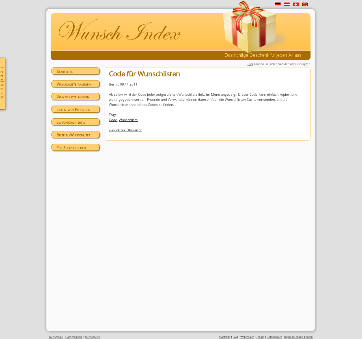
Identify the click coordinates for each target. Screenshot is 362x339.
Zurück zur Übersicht (125, 130)
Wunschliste (128, 119)
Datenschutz (274, 337)
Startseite (65, 71)
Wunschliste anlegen (74, 84)
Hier (250, 64)
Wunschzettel (92, 337)
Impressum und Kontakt (298, 337)
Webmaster (247, 337)
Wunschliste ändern (73, 96)
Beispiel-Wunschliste (73, 134)
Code (113, 119)
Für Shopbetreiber (71, 147)
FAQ (235, 337)
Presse (260, 337)
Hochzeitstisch (73, 337)
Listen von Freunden (73, 109)
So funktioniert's (71, 122)
